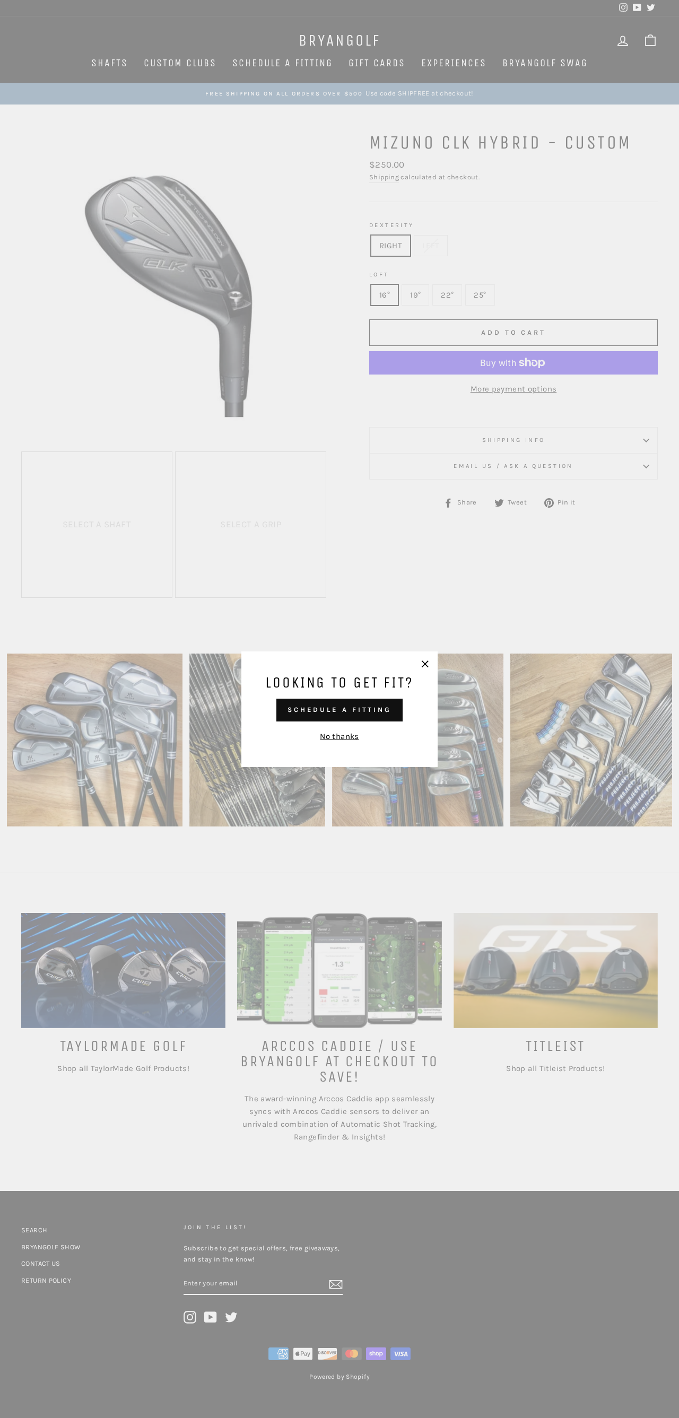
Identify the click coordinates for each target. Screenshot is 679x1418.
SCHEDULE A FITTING (339, 710)
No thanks (339, 736)
